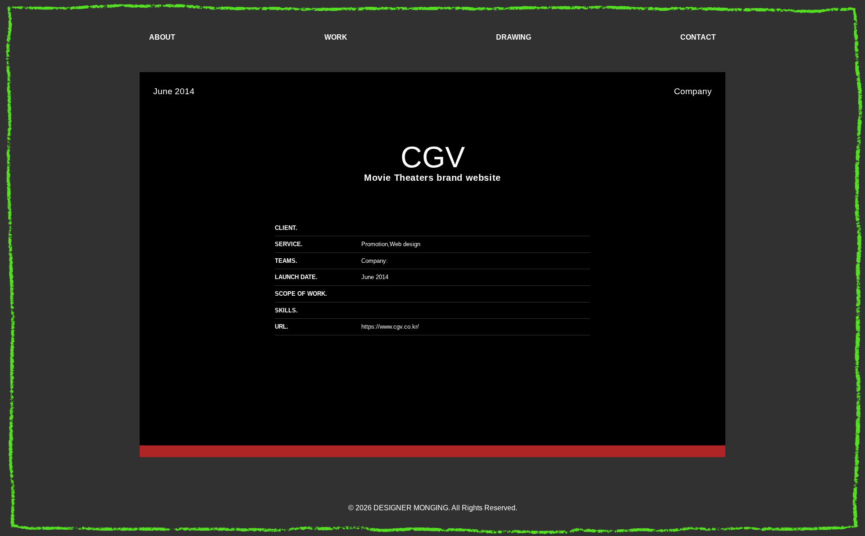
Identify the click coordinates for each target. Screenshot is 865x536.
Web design (405, 244)
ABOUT (162, 37)
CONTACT (698, 37)
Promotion (374, 244)
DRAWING (513, 37)
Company (373, 260)
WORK (335, 37)
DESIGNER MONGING (820, 502)
